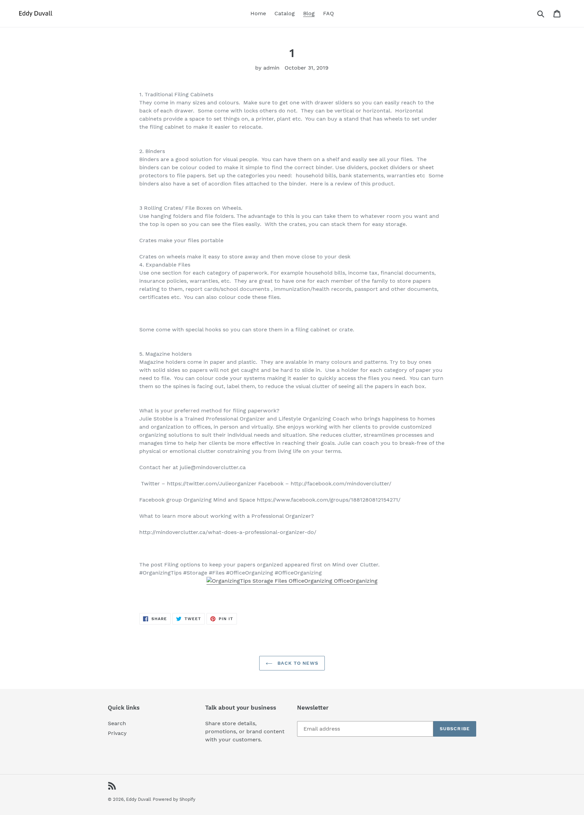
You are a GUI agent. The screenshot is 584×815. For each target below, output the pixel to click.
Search (117, 723)
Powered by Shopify (174, 799)
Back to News (297, 663)
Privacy (117, 733)
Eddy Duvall (138, 799)
